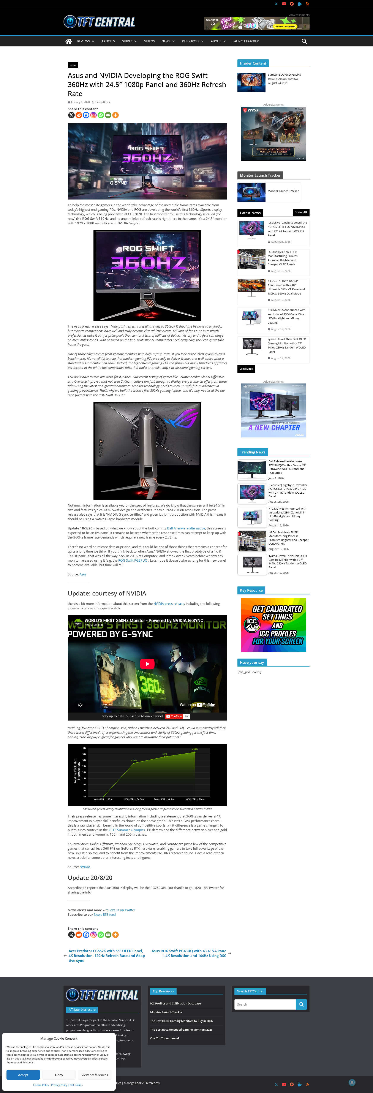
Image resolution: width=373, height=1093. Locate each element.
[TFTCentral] (68, 41)
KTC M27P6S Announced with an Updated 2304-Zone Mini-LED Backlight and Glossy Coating (286, 316)
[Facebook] (86, 115)
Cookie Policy (41, 1085)
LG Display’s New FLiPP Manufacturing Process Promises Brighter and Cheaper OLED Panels (282, 258)
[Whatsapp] (101, 115)
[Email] (108, 115)
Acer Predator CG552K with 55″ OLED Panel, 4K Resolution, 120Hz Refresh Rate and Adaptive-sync (107, 956)
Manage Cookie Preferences (142, 1083)
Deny (59, 1075)
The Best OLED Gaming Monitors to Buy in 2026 (181, 1021)
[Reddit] (79, 115)
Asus (83, 574)
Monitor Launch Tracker (283, 191)
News (73, 65)
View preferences (94, 1075)
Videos (149, 41)
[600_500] (273, 385)
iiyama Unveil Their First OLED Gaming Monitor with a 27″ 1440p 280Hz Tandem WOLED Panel (287, 345)
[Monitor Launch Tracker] (251, 192)
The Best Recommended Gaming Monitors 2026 (181, 1029)
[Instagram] (93, 115)
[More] (115, 115)
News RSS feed (105, 914)
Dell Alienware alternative (186, 528)
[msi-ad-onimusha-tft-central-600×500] (273, 109)
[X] (71, 115)
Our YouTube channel (164, 1038)
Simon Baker (102, 102)
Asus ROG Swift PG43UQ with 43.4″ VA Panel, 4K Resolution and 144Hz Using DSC (189, 953)
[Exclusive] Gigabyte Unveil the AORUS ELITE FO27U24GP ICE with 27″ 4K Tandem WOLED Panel (287, 229)
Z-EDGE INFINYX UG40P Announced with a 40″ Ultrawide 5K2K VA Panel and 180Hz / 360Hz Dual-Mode (286, 287)
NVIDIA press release (168, 603)
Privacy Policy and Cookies (67, 1085)
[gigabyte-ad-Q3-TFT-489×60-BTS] (257, 19)
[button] (92, 41)
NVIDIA (85, 867)
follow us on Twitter (120, 910)
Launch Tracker (246, 41)
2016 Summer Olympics (127, 830)
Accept (23, 1075)
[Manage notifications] (352, 1082)
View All (301, 212)
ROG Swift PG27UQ (132, 560)
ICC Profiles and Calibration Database (175, 1003)
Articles (108, 41)
